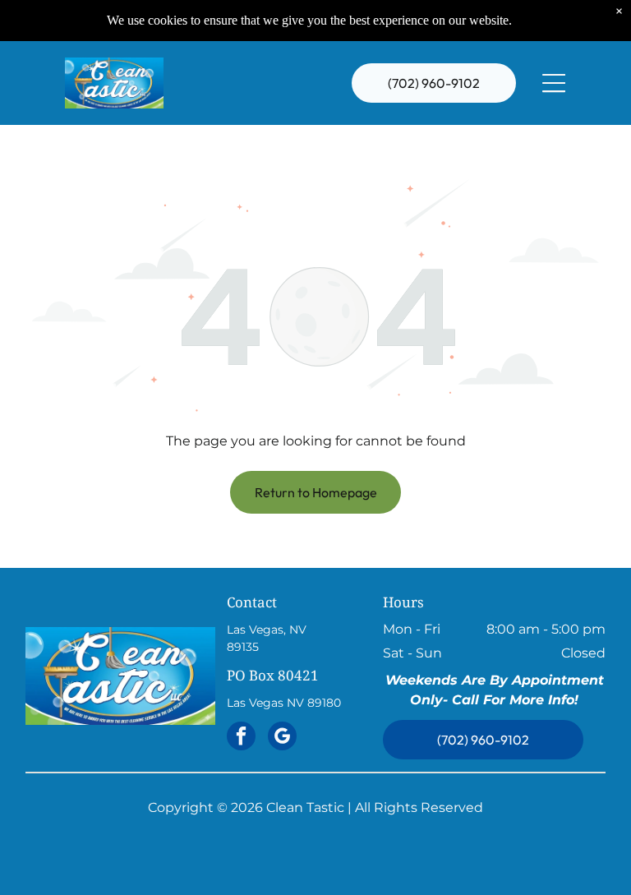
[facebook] (241, 738)
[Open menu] (553, 83)
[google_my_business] (282, 738)
